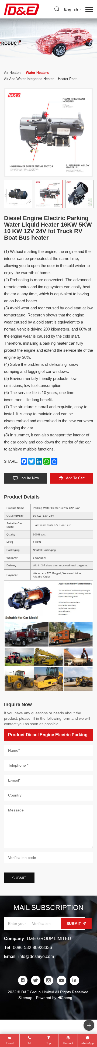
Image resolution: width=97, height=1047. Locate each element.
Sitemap (25, 997)
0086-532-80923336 (32, 947)
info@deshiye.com (36, 956)
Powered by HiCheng (54, 997)
